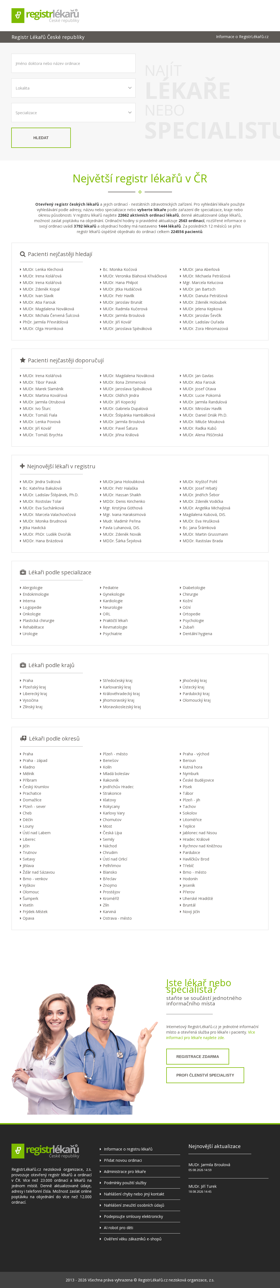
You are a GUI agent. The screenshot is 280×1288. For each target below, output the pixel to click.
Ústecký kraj (193, 687)
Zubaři (188, 627)
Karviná (109, 911)
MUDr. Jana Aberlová (201, 269)
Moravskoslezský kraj (122, 706)
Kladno (29, 767)
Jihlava (28, 865)
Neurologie (112, 607)
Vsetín (28, 905)
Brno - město (194, 872)
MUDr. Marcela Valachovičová (49, 514)
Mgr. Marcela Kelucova (203, 282)
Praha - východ (196, 753)
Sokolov (190, 813)
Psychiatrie (112, 633)
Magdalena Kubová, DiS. (204, 514)
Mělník (28, 773)
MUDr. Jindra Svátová (41, 481)
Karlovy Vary (114, 813)
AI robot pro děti (118, 1227)
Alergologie (33, 587)
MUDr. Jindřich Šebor (201, 494)
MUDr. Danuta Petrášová (205, 295)
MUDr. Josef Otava (199, 388)
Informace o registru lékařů (128, 1149)
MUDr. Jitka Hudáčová (122, 289)
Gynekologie (114, 594)
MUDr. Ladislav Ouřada (203, 322)
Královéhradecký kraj (121, 693)
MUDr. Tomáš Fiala (40, 415)
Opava (28, 918)
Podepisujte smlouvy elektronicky (133, 1216)
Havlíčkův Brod (196, 859)
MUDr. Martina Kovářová (45, 395)
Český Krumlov (36, 786)
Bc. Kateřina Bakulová (42, 488)
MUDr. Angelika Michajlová (206, 507)
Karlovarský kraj (117, 687)
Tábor (188, 793)
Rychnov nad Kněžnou (202, 845)
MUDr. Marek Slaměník (43, 388)
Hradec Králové (196, 839)
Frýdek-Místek (35, 911)
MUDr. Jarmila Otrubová (44, 402)
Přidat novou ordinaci (123, 1160)
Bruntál (189, 905)
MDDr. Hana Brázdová (43, 540)
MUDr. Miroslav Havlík (202, 408)
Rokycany (111, 806)
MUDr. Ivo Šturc (37, 408)
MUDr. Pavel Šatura (120, 428)
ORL (106, 613)
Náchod (110, 845)
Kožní (187, 600)
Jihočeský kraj (195, 680)
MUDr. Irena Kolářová (42, 276)
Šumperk (30, 898)
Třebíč (188, 865)
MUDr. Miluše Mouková (203, 421)
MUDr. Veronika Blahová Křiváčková (135, 276)
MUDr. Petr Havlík (118, 295)
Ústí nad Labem (37, 832)
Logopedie (32, 607)
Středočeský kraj (117, 680)
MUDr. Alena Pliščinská (203, 434)
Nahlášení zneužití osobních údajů (134, 1205)
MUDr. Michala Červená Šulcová (51, 315)
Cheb (27, 813)
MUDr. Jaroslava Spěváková (127, 328)
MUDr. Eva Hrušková (201, 521)
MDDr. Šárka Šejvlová (122, 540)
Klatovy (109, 799)
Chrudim (110, 852)
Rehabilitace (33, 627)
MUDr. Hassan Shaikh (122, 494)
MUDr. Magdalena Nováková (48, 308)
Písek (187, 786)
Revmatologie (115, 627)
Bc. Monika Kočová (120, 269)
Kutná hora (192, 767)
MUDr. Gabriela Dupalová (125, 408)
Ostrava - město (117, 918)
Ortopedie (191, 613)
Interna (29, 600)
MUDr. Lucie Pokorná (202, 395)
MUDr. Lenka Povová (41, 421)
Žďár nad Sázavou (39, 872)
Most (107, 826)
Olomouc (31, 891)
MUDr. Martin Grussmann (205, 534)
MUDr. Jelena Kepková (202, 308)
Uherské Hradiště (198, 898)
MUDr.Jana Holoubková (123, 481)
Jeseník (189, 885)
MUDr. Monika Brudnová (45, 521)
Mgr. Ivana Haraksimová (124, 514)
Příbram (30, 780)
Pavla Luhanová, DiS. (121, 527)
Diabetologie (194, 587)
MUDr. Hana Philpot (120, 282)
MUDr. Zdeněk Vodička (203, 501)
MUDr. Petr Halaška (120, 488)
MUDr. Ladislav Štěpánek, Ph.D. (50, 494)
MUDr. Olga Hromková (43, 328)
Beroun (189, 760)
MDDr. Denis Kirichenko (124, 501)
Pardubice (191, 852)
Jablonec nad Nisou (200, 832)
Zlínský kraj (32, 706)
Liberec (29, 839)
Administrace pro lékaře (125, 1171)
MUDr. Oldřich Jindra (121, 395)
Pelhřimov (112, 865)
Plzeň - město (115, 753)
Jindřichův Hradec (118, 786)
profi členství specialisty (205, 1075)
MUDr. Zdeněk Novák (122, 534)
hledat (41, 138)
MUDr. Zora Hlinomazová (205, 328)
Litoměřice (192, 819)
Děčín (28, 819)
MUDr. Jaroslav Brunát (122, 302)
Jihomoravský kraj (118, 700)
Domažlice (32, 799)
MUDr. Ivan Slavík (38, 295)
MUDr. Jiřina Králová (121, 434)
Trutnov (30, 852)
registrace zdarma (197, 1056)
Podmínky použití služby (125, 1182)
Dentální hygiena (197, 633)
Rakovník (111, 780)
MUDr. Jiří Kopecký (119, 402)
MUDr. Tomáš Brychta (43, 434)
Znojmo (110, 885)
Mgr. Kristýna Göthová (122, 507)
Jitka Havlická (34, 527)
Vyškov (29, 885)
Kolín (107, 767)
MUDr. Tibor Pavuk (39, 382)
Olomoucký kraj (197, 700)
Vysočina (30, 700)
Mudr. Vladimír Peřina (122, 521)
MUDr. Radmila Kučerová (125, 308)
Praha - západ (35, 760)
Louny (28, 826)
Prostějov (111, 891)
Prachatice (32, 793)
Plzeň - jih (191, 799)
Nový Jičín (191, 911)
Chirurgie (190, 594)
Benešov (110, 760)
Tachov (189, 806)
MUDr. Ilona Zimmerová (124, 382)
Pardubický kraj (196, 693)
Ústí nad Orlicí (115, 859)
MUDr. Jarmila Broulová (124, 315)
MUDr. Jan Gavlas (198, 375)
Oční (187, 607)
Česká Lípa (112, 832)
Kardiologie (113, 600)
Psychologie (193, 620)
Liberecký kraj (35, 693)
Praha (28, 680)
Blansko (110, 872)
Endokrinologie (36, 594)
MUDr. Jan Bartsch (199, 289)
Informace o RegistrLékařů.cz (242, 37)
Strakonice (112, 793)
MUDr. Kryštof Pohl (200, 481)
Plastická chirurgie (38, 620)
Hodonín (190, 878)
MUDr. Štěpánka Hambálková (129, 415)
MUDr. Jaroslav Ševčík (202, 315)
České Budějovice (198, 780)
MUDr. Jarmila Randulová (205, 402)
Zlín (106, 905)
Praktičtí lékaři (115, 620)
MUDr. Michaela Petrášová (206, 276)
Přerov (189, 891)
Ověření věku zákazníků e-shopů (133, 1238)
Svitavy (29, 859)
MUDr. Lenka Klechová (43, 269)
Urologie (30, 633)
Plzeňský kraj (34, 687)
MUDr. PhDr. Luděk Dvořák (47, 534)
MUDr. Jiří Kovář (117, 322)
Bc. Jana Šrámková (199, 527)
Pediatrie (110, 587)
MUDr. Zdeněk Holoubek (204, 302)
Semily (108, 839)
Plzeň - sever (34, 806)
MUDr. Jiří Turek (202, 1186)
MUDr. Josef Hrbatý (200, 488)
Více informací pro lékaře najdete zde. (210, 1034)
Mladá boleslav (116, 773)
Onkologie (32, 613)
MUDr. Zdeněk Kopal (41, 289)
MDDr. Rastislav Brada (203, 540)
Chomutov (112, 819)
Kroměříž (111, 898)
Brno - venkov (35, 878)
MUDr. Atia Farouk (39, 302)
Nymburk (191, 773)
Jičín (26, 845)
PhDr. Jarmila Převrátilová (45, 322)
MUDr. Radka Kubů (200, 428)
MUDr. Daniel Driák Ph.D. (205, 415)
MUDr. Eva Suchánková (43, 507)
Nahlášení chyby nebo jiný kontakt (134, 1194)
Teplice (189, 826)
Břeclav (109, 878)
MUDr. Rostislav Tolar (42, 501)
